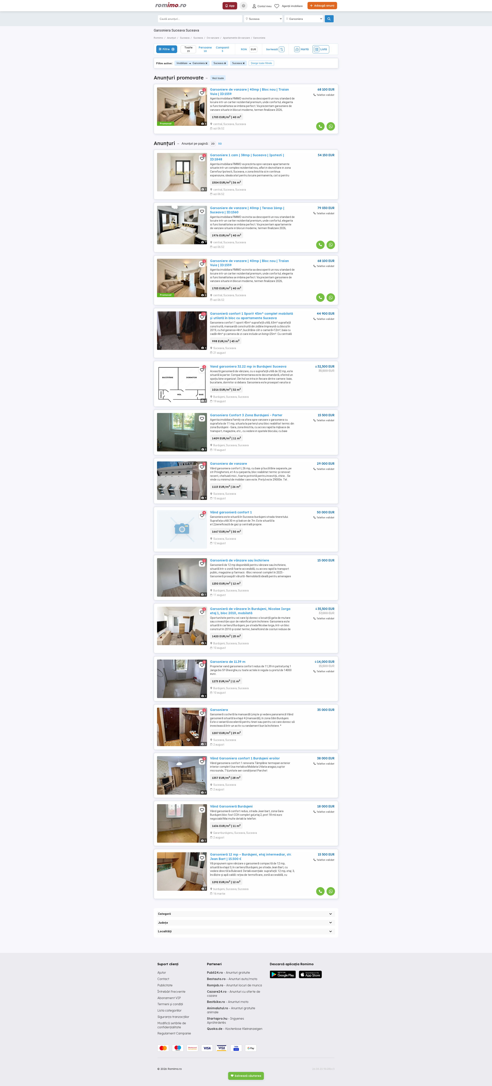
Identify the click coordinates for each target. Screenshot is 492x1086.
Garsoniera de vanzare (228, 463)
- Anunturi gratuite (228, 972)
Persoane (205, 49)
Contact (163, 979)
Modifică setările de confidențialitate (171, 1025)
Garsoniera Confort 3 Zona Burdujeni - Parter (246, 415)
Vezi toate (218, 78)
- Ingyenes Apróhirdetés (225, 1020)
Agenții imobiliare (292, 6)
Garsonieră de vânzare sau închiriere (239, 560)
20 (212, 143)
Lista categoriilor (169, 1010)
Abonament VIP (169, 998)
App (231, 6)
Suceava (218, 63)
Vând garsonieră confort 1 (231, 512)
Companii (222, 49)
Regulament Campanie (174, 1033)
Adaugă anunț (323, 5)
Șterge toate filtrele (261, 63)
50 (220, 143)
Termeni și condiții (170, 1004)
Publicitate (165, 985)
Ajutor (161, 972)
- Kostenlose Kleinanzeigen (234, 1029)
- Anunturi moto (227, 1002)
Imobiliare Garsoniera (191, 63)
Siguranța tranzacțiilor (173, 1017)
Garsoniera (219, 710)
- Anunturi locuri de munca (234, 985)
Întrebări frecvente (171, 991)
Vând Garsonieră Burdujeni (231, 806)
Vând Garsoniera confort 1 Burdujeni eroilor (245, 758)
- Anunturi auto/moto (232, 979)
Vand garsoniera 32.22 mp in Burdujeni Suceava (248, 366)
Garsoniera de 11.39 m (227, 662)
